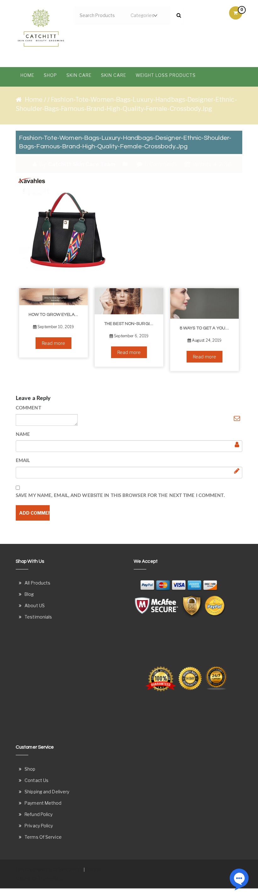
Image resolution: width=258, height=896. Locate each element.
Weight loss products (166, 75)
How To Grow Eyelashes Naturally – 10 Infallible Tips (56, 314)
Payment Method (43, 803)
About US (35, 605)
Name (23, 434)
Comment (28, 408)
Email (23, 460)
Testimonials (38, 616)
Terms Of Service (43, 837)
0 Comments (160, 164)
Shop (50, 75)
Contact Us (36, 780)
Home (27, 75)
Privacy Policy (39, 825)
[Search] (176, 15)
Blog (29, 594)
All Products (37, 582)
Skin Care (79, 75)
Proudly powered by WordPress (49, 869)
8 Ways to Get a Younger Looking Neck (207, 328)
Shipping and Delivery (47, 791)
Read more (53, 343)
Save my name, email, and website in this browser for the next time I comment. (120, 495)
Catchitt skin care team (81, 164)
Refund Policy (39, 814)
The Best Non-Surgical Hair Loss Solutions (131, 324)
